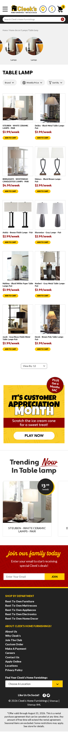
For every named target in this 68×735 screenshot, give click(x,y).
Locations (11, 665)
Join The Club (13, 640)
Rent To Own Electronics (21, 614)
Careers (10, 652)
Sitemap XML (34, 704)
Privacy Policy (13, 670)
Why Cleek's (13, 635)
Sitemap (54, 700)
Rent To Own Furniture (19, 601)
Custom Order (14, 644)
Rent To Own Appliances (20, 609)
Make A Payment (15, 648)
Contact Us (12, 657)
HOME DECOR (14, 30)
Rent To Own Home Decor (21, 618)
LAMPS (24, 30)
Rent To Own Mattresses (21, 605)
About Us (11, 631)
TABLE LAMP (33, 30)
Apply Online (13, 661)
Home (5, 30)
